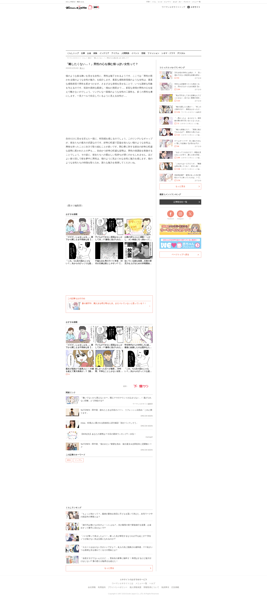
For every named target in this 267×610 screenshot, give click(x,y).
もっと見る (109, 568)
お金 (89, 53)
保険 (95, 53)
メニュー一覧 (196, 1)
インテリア (104, 53)
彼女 (69, 460)
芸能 (143, 53)
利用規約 (102, 587)
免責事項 (165, 587)
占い (180, 1)
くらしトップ (73, 53)
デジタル (181, 53)
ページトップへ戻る (180, 254)
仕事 (83, 53)
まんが (175, 1)
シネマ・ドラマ (168, 53)
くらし (154, 1)
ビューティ (167, 1)
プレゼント (186, 1)
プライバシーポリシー (117, 587)
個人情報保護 (135, 587)
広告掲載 (175, 587)
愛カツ (82, 68)
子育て (148, 1)
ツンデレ (78, 460)
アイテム (115, 53)
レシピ (160, 1)
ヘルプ (152, 583)
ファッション (153, 53)
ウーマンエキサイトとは (122, 583)
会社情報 (92, 587)
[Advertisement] (133, 30)
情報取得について (151, 587)
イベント (135, 53)
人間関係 (125, 53)
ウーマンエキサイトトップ (173, 7)
